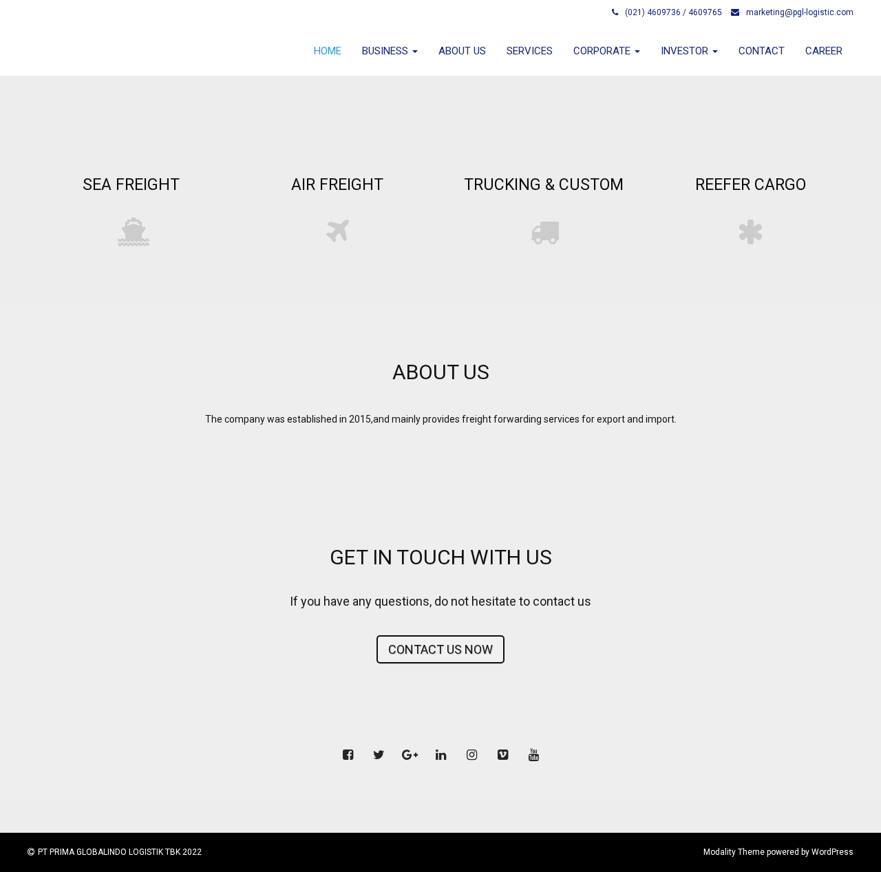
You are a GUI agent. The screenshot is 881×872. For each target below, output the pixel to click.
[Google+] (409, 754)
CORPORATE (603, 51)
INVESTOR (686, 51)
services (530, 51)
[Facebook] (347, 754)
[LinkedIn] (440, 754)
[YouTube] (533, 754)
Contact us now (440, 649)
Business (386, 51)
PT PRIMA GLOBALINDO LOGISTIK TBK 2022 (120, 852)
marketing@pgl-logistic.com (799, 12)
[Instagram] (471, 754)
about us (462, 51)
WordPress (832, 852)
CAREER (823, 51)
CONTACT (762, 51)
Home (327, 51)
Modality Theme (734, 852)
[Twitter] (378, 754)
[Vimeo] (502, 754)
